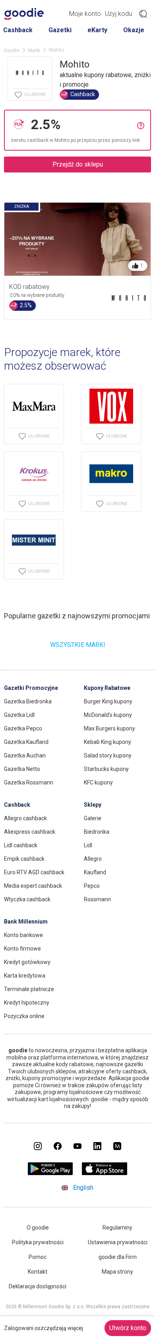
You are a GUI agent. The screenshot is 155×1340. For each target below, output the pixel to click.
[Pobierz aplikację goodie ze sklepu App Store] (105, 1173)
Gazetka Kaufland (26, 742)
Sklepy (92, 805)
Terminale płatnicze (29, 989)
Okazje (133, 30)
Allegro (93, 859)
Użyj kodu (118, 13)
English (83, 1187)
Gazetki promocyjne (31, 688)
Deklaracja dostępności (37, 1286)
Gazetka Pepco (23, 728)
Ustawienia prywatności (117, 1242)
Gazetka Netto (22, 769)
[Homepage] (24, 14)
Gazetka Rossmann (28, 782)
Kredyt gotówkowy (27, 962)
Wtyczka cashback (27, 899)
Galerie (92, 818)
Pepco (92, 886)
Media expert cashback (33, 886)
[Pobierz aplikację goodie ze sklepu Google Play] (50, 1173)
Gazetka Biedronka (28, 701)
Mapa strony (117, 1271)
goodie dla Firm (118, 1257)
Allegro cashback (25, 818)
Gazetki (60, 30)
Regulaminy (117, 1227)
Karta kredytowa (24, 975)
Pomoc (37, 1257)
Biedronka (96, 832)
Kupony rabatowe (107, 688)
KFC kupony (98, 782)
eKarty (97, 30)
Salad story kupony (108, 755)
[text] (82, 124)
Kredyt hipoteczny (26, 1002)
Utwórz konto (127, 1328)
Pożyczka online (24, 1016)
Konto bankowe (23, 935)
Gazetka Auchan (25, 755)
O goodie (38, 1227)
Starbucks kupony (106, 769)
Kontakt (37, 1271)
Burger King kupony (108, 701)
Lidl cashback (20, 845)
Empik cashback (24, 859)
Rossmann (97, 899)
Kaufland (95, 872)
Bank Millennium (26, 921)
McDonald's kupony (108, 715)
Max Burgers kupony (109, 728)
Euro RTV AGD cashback (34, 872)
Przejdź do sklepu (77, 164)
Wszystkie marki (77, 645)
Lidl (88, 845)
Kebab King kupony (107, 742)
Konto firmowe (22, 948)
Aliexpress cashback (29, 832)
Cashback (18, 30)
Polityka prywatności (38, 1242)
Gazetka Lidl (19, 715)
